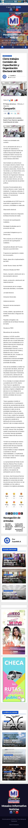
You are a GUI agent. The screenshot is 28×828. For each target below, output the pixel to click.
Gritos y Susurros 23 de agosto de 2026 (14, 724)
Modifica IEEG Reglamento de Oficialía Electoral (11, 595)
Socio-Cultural (7, 771)
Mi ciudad (6, 738)
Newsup (22, 819)
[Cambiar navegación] (13, 47)
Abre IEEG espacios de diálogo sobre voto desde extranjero (9, 526)
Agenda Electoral (8, 558)
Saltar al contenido (5, 4)
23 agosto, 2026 (10, 727)
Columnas (6, 721)
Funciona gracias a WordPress (9, 819)
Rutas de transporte (14, 824)
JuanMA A (13, 75)
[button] (14, 1)
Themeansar (14, 821)
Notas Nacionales (8, 754)
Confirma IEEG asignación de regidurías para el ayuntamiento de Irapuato (18, 527)
